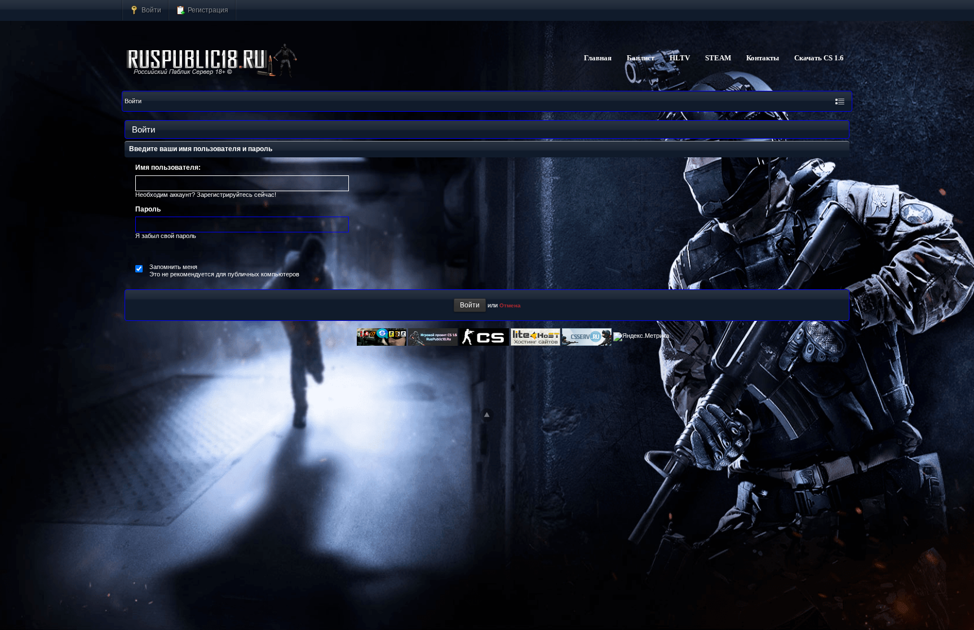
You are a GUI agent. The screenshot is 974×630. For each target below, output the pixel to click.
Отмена (510, 305)
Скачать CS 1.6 (819, 58)
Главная (598, 58)
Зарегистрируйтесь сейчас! (236, 194)
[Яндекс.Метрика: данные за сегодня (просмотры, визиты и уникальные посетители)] (641, 336)
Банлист (640, 58)
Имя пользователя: (168, 167)
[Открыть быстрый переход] (840, 101)
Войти (150, 10)
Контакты (762, 58)
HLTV (680, 58)
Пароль (148, 209)
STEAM (718, 58)
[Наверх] (487, 415)
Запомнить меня (173, 266)
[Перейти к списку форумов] (212, 61)
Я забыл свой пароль (165, 235)
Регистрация (207, 10)
